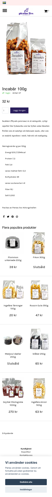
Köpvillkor (26, 452)
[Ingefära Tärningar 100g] (13, 291)
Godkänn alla (26, 482)
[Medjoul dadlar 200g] (13, 339)
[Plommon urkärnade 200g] (13, 243)
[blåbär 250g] (39, 339)
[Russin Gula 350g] (39, 291)
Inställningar (26, 489)
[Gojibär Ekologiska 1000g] (13, 388)
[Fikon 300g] (39, 243)
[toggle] (6, 10)
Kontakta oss (26, 455)
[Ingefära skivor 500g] (39, 388)
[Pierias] (26, 10)
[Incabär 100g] (26, 51)
